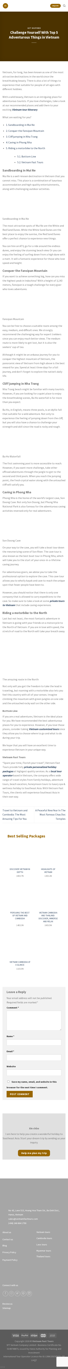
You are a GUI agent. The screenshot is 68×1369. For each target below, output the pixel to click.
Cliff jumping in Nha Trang (22, 136)
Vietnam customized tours (44, 729)
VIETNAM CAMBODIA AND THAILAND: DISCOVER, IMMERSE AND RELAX (48, 917)
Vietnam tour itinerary (24, 109)
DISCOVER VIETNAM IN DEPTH (20, 871)
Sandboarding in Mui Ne (20, 124)
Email (10, 1051)
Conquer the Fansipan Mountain (25, 130)
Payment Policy (9, 1259)
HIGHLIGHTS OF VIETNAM (48, 871)
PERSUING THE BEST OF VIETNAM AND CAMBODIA (20, 915)
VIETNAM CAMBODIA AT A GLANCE (20, 963)
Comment (13, 1007)
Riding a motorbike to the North (25, 148)
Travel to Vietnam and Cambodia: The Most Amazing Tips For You (14, 814)
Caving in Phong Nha (19, 142)
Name (10, 1036)
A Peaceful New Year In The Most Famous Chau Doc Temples (50, 814)
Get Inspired (34, 28)
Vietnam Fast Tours (30, 162)
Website (11, 1066)
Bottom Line (26, 156)
